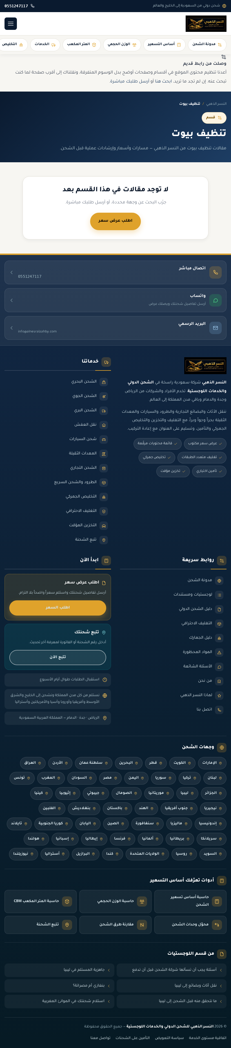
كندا (109, 854)
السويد (210, 854)
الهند (143, 809)
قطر (153, 763)
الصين (113, 824)
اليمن (133, 778)
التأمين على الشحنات (132, 1038)
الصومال (124, 793)
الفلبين (49, 809)
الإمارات (209, 763)
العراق (30, 763)
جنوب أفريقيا (176, 809)
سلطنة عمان (91, 763)
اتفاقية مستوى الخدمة (207, 1038)
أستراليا (52, 854)
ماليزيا (176, 824)
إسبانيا (62, 839)
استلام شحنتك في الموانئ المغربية (73, 1001)
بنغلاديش (81, 809)
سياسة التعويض (169, 1038)
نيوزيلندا (20, 854)
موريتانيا (156, 793)
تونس (19, 778)
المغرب (48, 778)
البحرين (126, 763)
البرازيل (83, 854)
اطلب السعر (58, 608)
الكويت (180, 763)
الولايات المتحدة (144, 854)
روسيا (181, 854)
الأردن (57, 763)
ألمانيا (147, 839)
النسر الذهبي (216, 104)
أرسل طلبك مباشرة (129, 81)
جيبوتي (93, 793)
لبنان (212, 778)
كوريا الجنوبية (51, 824)
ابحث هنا (163, 81)
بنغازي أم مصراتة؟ (89, 986)
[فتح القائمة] (11, 23)
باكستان (114, 809)
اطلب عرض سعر (115, 221)
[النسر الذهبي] (206, 23)
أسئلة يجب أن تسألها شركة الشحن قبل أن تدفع (174, 970)
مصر (107, 778)
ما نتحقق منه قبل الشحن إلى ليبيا (188, 1001)
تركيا (187, 778)
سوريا (160, 778)
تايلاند (16, 824)
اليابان (85, 824)
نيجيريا (210, 809)
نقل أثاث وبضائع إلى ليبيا (196, 986)
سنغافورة (145, 824)
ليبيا (184, 793)
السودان (79, 778)
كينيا (38, 793)
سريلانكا (209, 839)
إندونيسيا (208, 824)
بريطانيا (177, 839)
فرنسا (119, 839)
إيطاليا (91, 839)
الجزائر (211, 793)
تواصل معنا (100, 1038)
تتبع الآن (58, 657)
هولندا (33, 839)
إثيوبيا (64, 793)
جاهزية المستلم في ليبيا (84, 970)
